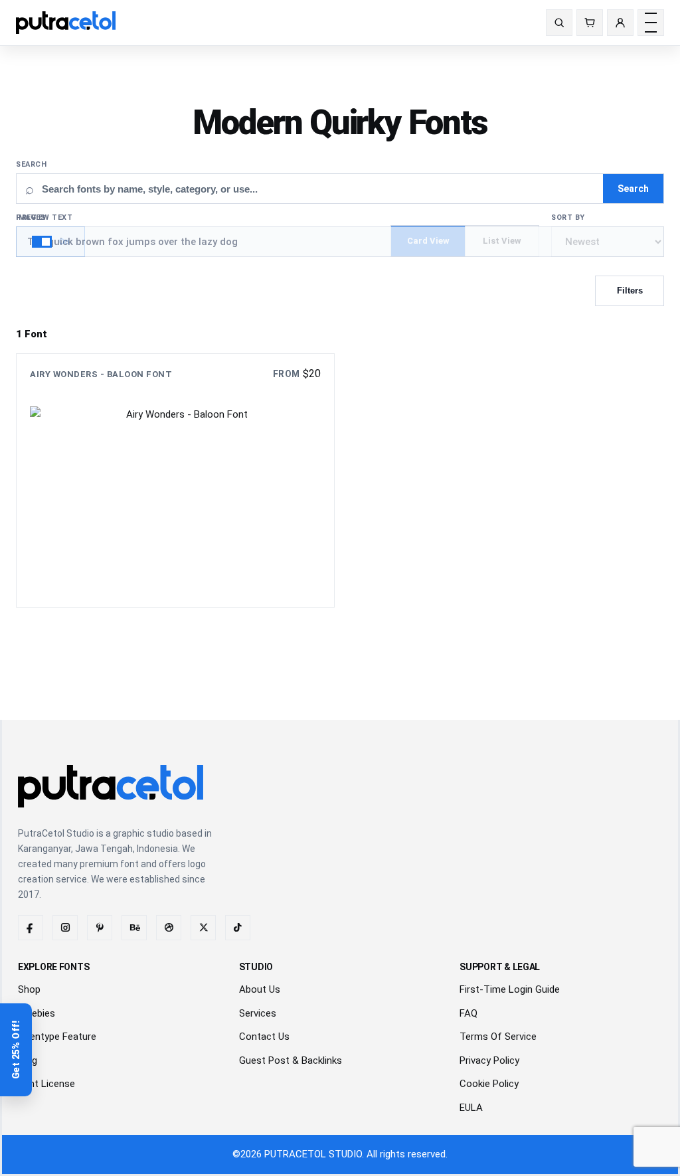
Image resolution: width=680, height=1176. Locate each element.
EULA (471, 1108)
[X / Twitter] (203, 927)
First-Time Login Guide (510, 989)
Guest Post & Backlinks (290, 1060)
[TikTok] (237, 927)
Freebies (36, 1013)
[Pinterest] (99, 927)
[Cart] (589, 22)
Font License (46, 1084)
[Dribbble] (168, 927)
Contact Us (264, 1037)
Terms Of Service (498, 1037)
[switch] (50, 241)
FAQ (468, 1013)
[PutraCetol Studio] (71, 22)
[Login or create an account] (620, 22)
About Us (259, 989)
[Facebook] (30, 927)
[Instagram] (65, 927)
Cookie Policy (489, 1084)
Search (31, 164)
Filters (630, 290)
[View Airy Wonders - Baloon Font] (175, 480)
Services (257, 1013)
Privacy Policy (489, 1060)
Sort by (568, 217)
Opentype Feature (57, 1037)
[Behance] (134, 927)
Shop (29, 989)
